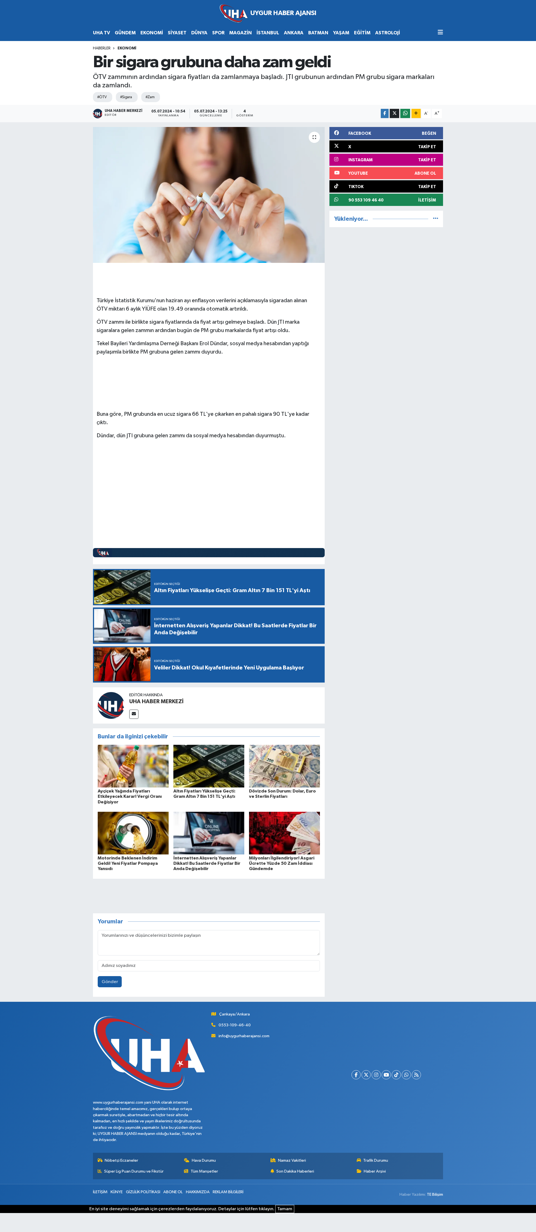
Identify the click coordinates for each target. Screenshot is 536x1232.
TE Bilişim (435, 1194)
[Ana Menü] (440, 33)
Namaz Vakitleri (292, 1160)
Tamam (284, 1209)
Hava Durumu (204, 1160)
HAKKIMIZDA (198, 1192)
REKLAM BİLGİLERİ (228, 1192)
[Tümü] (435, 219)
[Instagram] (376, 1074)
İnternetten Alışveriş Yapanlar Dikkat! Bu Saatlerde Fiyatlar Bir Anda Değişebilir (206, 863)
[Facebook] (356, 1074)
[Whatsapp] (406, 1074)
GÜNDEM (125, 32)
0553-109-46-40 (235, 1025)
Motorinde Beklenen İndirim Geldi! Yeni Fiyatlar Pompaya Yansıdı (128, 863)
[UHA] (268, 14)
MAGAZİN (240, 32)
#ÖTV (102, 97)
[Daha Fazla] (416, 113)
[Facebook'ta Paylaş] (385, 113)
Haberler (102, 48)
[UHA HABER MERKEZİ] (111, 705)
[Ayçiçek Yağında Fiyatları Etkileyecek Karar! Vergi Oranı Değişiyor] (133, 766)
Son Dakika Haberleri (295, 1171)
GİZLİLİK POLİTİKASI (143, 1192)
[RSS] (416, 1074)
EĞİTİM (362, 32)
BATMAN (318, 32)
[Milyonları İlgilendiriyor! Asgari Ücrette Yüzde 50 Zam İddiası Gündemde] (284, 833)
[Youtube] (386, 1074)
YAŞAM (341, 32)
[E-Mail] (133, 714)
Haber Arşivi (375, 1171)
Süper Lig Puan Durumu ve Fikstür (134, 1171)
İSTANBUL (268, 32)
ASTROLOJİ (387, 32)
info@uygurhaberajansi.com (244, 1036)
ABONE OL (173, 1192)
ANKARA (293, 32)
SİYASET (177, 32)
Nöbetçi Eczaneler (121, 1160)
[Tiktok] (396, 1074)
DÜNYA (199, 32)
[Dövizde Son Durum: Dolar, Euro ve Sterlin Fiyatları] (284, 766)
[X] (366, 1074)
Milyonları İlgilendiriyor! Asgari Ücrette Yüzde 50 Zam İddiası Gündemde (281, 863)
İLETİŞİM (100, 1192)
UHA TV (101, 32)
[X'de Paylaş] (394, 113)
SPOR (218, 32)
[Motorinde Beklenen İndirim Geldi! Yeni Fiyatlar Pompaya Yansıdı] (133, 833)
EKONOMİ (151, 32)
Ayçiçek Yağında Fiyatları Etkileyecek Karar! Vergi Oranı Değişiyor (130, 796)
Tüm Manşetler (204, 1171)
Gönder (110, 981)
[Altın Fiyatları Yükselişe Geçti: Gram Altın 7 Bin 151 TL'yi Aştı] (208, 766)
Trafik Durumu (375, 1160)
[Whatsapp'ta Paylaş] (405, 113)
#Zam (150, 97)
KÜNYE (117, 1192)
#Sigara (126, 97)
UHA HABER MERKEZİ (156, 701)
